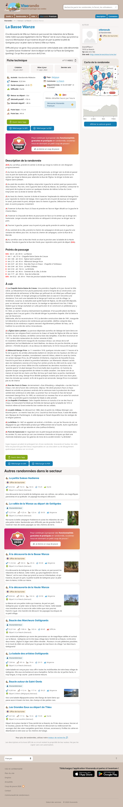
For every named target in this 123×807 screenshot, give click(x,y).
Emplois (8, 777)
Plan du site (9, 773)
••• (15, 21)
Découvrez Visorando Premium (55, 104)
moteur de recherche (57, 737)
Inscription (101, 16)
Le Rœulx (60, 81)
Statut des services (53, 802)
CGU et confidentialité (13, 769)
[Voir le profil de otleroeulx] (89, 36)
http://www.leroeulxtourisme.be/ (103, 54)
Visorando (8, 21)
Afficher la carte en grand (100, 124)
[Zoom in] (115, 69)
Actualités (9, 782)
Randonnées (21, 16)
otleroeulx (104, 29)
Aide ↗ (34, 16)
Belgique (55, 77)
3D (110, 93)
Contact (8, 790)
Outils (8, 16)
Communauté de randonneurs (17, 795)
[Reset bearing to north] (115, 78)
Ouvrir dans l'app (19, 122)
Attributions (87, 94)
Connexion (113, 16)
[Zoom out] (115, 73)
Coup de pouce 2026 (13, 786)
